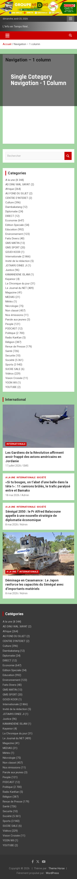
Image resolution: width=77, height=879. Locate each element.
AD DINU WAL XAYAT (17, 184)
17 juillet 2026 (13, 465)
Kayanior (10, 279)
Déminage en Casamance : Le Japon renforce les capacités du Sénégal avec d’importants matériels (34, 584)
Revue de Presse (15, 346)
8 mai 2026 (11, 524)
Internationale (13, 256)
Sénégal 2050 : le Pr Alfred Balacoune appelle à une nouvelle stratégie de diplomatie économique (33, 516)
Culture (9, 202)
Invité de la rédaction (17, 261)
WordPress (52, 873)
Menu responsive (70, 19)
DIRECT (9, 216)
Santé (8, 351)
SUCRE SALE (12, 369)
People (9, 324)
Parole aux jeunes (15, 319)
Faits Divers (12, 238)
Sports (9, 364)
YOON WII (11, 382)
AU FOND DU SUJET (16, 193)
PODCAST (11, 328)
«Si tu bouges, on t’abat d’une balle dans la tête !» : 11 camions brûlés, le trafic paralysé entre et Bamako (37, 486)
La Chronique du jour (17, 283)
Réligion (10, 342)
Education (11, 229)
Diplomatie (11, 211)
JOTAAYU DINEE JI (16, 265)
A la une (10, 180)
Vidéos (9, 373)
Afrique (9, 189)
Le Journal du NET (16, 288)
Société (9, 360)
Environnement (14, 234)
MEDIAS (10, 297)
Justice (9, 270)
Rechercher (68, 156)
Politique (10, 333)
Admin (25, 495)
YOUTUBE (11, 387)
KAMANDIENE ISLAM (17, 274)
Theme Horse (57, 868)
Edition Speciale (14, 225)
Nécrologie (11, 306)
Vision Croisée (14, 378)
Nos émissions (14, 315)
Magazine (11, 292)
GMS (25, 465)
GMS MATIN (12, 243)
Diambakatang (13, 207)
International (15, 399)
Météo (9, 301)
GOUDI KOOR (12, 252)
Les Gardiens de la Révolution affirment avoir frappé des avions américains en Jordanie (34, 457)
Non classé (12, 310)
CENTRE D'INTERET (16, 198)
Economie (11, 220)
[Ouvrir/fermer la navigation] (7, 35)
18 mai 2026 (12, 495)
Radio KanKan (13, 337)
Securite (10, 355)
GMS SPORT (12, 247)
